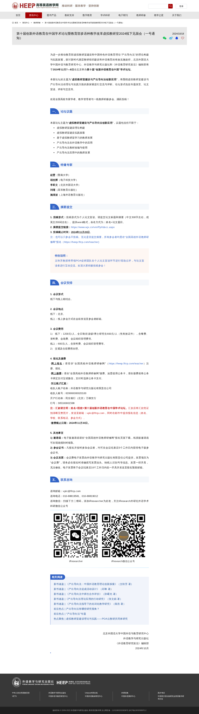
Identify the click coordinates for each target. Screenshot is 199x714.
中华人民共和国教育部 (21, 693)
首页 (18, 15)
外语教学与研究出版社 (57, 693)
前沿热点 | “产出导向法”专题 (70, 613)
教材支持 (69, 15)
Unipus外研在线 (91, 693)
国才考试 (161, 693)
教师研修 (141, 15)
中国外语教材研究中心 (93, 696)
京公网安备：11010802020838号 (115, 710)
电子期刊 (123, 15)
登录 (181, 6)
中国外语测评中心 (128, 696)
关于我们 (176, 15)
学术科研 (105, 15)
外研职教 (124, 693)
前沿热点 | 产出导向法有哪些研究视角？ (77, 609)
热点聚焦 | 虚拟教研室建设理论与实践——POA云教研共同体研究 (91, 618)
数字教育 (87, 15)
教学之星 (158, 15)
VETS (14, 696)
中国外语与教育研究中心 (58, 696)
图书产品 (51, 15)
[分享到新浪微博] (171, 38)
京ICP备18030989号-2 (137, 710)
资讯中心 (33, 15)
